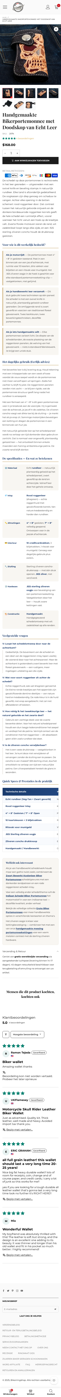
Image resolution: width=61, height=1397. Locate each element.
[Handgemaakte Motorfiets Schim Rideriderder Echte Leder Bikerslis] (30, 54)
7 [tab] (42, 81)
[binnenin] (7, 103)
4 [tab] (28, 81)
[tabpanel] (30, 54)
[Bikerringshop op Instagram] (17, 1291)
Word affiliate (11, 1364)
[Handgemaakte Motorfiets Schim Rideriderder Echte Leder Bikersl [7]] (19, 105)
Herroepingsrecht (46, 1364)
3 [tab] (23, 81)
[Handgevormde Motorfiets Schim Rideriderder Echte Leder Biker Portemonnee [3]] (42, 93)
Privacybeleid (10, 1336)
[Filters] (5, 1034)
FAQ (28, 1364)
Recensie (7, 1353)
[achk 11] (30, 93)
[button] (9, 138)
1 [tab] (13, 81)
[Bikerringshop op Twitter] (8, 1291)
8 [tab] (47, 81)
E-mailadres (10, 1309)
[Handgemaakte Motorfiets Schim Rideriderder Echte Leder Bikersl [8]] (30, 105)
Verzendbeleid (11, 1325)
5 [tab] (33, 81)
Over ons (42, 1347)
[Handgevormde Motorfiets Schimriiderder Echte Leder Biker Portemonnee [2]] (19, 93)
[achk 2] (54, 93)
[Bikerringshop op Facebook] (4, 1291)
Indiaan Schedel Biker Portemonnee (26, 895)
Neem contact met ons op (17, 1347)
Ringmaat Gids (26, 1353)
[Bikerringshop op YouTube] (22, 1291)
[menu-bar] (6, 7)
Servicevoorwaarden (15, 1342)
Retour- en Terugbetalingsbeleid (22, 1330)
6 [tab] (38, 81)
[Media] (56, 29)
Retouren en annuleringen (18, 1370)
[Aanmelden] (48, 7)
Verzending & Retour (14, 951)
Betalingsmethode (35, 1336)
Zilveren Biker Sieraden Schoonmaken (24, 1359)
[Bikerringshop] (18, 7)
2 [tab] (18, 81)
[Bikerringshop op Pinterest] (13, 1291)
